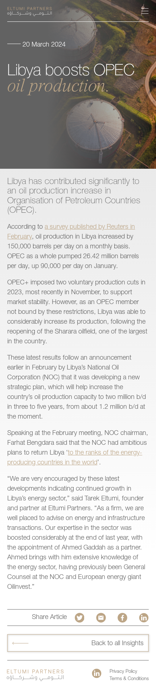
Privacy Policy (123, 672)
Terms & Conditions (129, 679)
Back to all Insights (117, 643)
